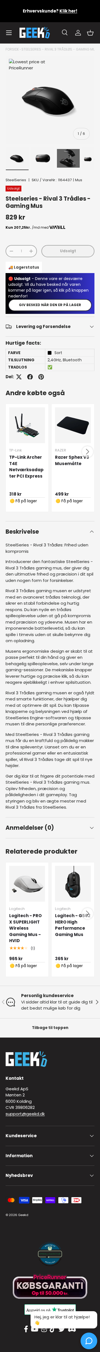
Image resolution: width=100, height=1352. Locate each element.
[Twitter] (61, 1329)
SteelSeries (16, 180)
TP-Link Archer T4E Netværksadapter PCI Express (26, 466)
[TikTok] (53, 1329)
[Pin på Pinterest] (41, 376)
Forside (12, 49)
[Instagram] (44, 1329)
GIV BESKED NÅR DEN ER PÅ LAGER (50, 304)
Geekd (23, 1215)
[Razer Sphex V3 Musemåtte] (73, 425)
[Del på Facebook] (30, 376)
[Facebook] (26, 1329)
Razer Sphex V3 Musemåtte (72, 460)
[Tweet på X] (18, 376)
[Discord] (72, 1329)
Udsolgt (68, 251)
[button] (90, 33)
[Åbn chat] (89, 1341)
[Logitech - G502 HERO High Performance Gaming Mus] (73, 884)
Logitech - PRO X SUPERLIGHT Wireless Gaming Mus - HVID (25, 928)
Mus (78, 180)
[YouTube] (34, 1329)
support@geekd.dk (25, 1114)
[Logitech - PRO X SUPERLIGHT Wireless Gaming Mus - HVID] (27, 884)
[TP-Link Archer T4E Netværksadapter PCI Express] (27, 425)
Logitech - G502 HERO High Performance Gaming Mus (72, 925)
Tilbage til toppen (50, 1027)
